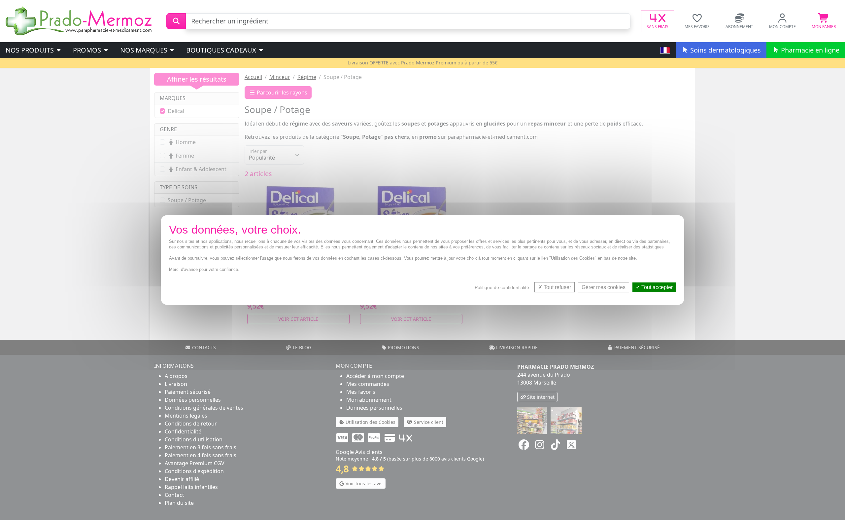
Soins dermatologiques (725, 50)
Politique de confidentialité (502, 287)
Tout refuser (556, 287)
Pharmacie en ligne (809, 50)
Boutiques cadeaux (222, 50)
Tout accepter (656, 287)
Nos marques (144, 50)
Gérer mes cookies (603, 287)
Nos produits (30, 50)
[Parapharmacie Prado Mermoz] (80, 20)
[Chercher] (176, 21)
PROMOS (88, 50)
